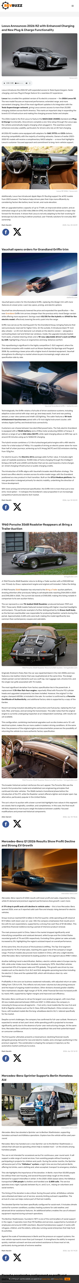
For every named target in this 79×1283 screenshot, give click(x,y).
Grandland (10, 313)
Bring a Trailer (51, 590)
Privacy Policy (58, 1279)
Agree (67, 1279)
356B (17, 590)
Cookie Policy (46, 1279)
